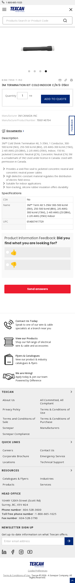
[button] (29, 71)
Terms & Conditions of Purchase (55, 420)
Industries (47, 478)
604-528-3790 (28, 518)
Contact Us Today (27, 321)
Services (45, 484)
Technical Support (52, 462)
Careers (8, 450)
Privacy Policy (11, 409)
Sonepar (8, 428)
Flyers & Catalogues (28, 355)
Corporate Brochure (16, 456)
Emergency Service (52, 456)
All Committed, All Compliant (51, 401)
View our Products (27, 338)
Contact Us (47, 450)
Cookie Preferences (37, 571)
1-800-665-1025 (14, 2)
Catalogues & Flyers (15, 478)
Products (8, 484)
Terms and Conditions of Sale (19, 420)
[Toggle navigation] (4, 9)
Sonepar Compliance (16, 434)
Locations (9, 462)
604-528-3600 (32, 509)
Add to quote (55, 99)
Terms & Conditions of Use (55, 411)
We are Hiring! (24, 373)
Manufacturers (49, 428)
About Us (9, 400)
